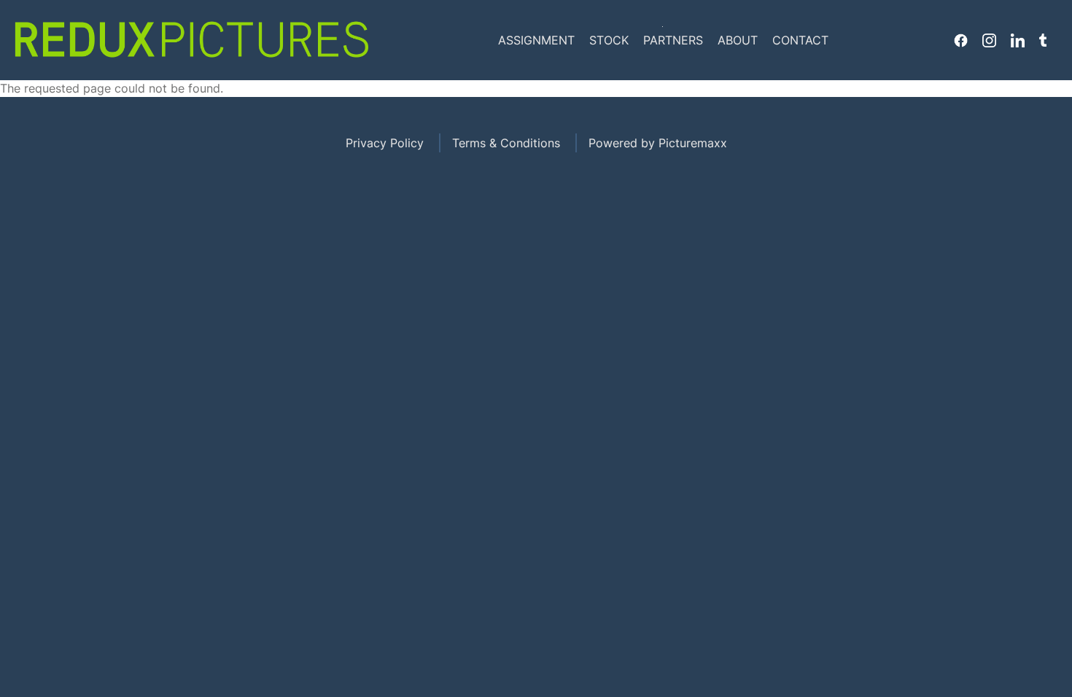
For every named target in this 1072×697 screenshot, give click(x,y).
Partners (673, 40)
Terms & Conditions (506, 143)
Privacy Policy (385, 143)
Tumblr (1042, 40)
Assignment (536, 40)
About (738, 40)
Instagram (989, 40)
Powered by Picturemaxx (658, 143)
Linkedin (1018, 40)
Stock (609, 40)
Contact (800, 40)
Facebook (961, 40)
